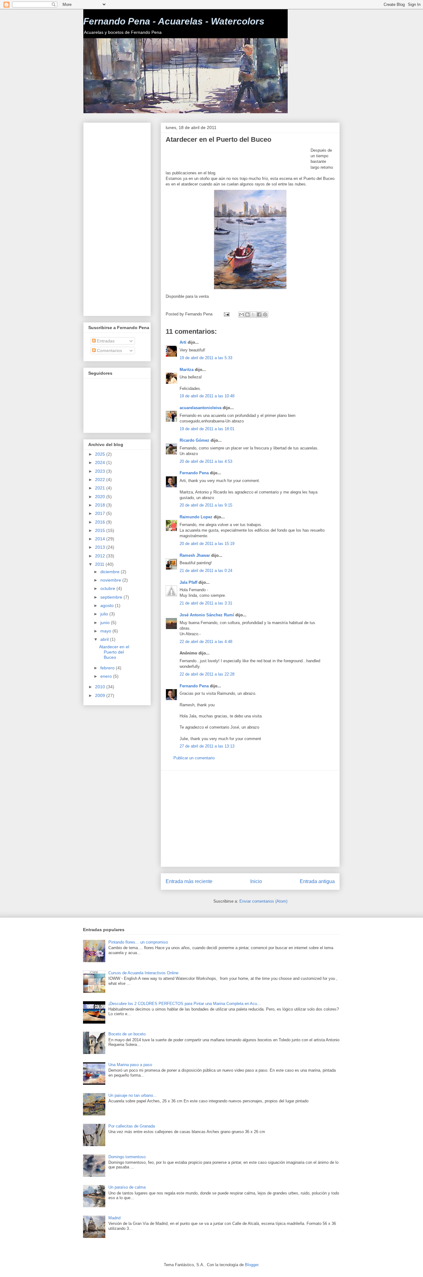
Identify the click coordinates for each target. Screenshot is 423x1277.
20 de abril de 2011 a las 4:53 (206, 461)
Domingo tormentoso (127, 1156)
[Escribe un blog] (247, 314)
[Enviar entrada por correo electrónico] (226, 314)
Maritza (187, 369)
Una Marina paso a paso (130, 1064)
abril (105, 639)
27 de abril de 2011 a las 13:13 (207, 746)
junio (105, 622)
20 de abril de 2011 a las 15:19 (207, 543)
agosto (107, 605)
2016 (100, 522)
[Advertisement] (238, 157)
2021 (100, 487)
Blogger (251, 1264)
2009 (100, 695)
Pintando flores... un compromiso (138, 942)
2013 (100, 547)
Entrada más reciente (189, 881)
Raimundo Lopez (196, 517)
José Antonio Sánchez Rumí (207, 615)
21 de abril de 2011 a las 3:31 (206, 603)
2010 (100, 686)
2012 (100, 555)
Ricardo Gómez (194, 440)
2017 (100, 513)
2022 (100, 479)
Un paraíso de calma (127, 1187)
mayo (106, 630)
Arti (183, 342)
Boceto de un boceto (127, 1034)
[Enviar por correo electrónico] (241, 314)
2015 (100, 530)
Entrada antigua (317, 881)
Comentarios (109, 350)
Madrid (114, 1218)
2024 (100, 462)
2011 (100, 564)
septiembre (112, 597)
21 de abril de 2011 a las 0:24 (206, 570)
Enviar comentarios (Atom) (263, 901)
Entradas (105, 340)
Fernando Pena (194, 473)
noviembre (111, 580)
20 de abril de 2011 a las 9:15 (206, 505)
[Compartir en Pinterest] (265, 314)
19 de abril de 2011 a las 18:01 (207, 428)
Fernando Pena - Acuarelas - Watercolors (173, 21)
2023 (100, 471)
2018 (100, 504)
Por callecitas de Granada (131, 1126)
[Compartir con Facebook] (259, 314)
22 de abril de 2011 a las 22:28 (207, 674)
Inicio (256, 881)
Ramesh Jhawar (195, 555)
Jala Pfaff (188, 582)
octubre (108, 588)
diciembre (110, 571)
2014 (100, 538)
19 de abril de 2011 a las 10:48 (207, 396)
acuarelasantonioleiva (200, 407)
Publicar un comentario (194, 758)
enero (106, 676)
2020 (100, 496)
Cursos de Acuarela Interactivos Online (143, 973)
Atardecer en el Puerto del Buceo (114, 652)
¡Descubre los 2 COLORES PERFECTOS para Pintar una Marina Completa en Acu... (184, 1003)
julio (104, 613)
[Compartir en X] (253, 314)
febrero (108, 667)
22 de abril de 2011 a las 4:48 (206, 641)
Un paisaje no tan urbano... (132, 1095)
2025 (100, 454)
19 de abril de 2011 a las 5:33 (206, 357)
